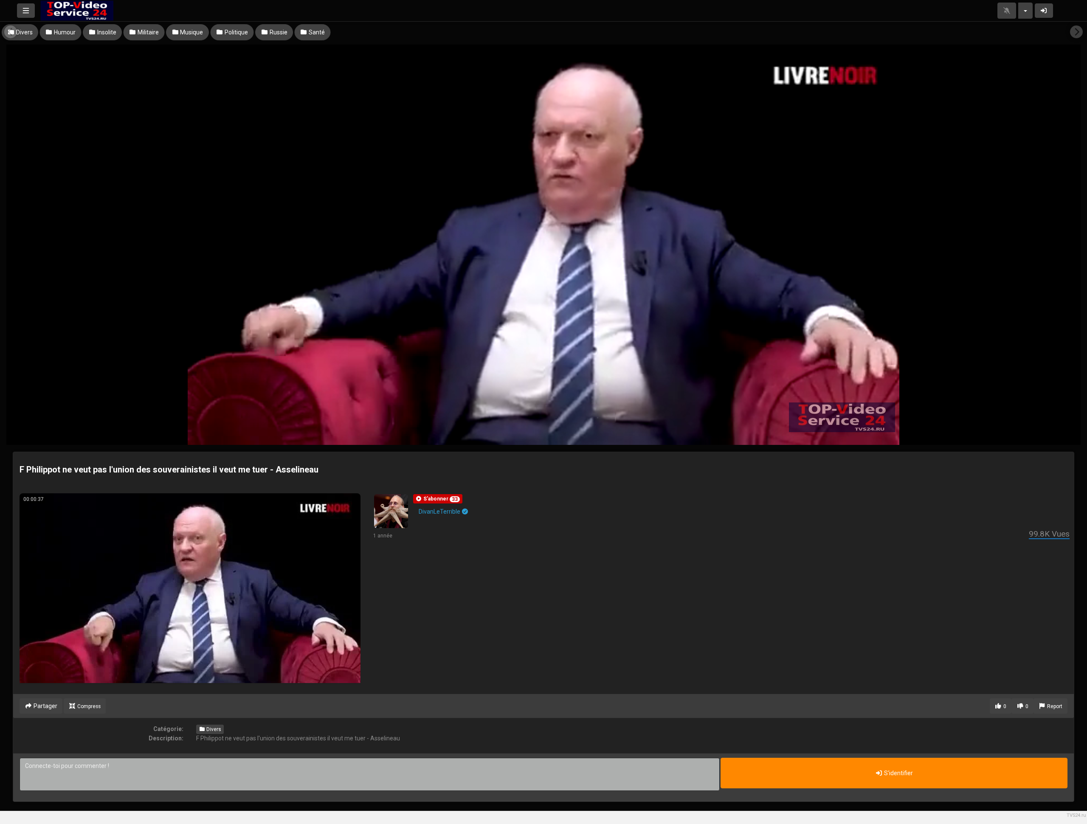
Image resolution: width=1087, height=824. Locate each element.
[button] (437, 498)
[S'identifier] (1044, 10)
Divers (213, 729)
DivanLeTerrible (440, 511)
